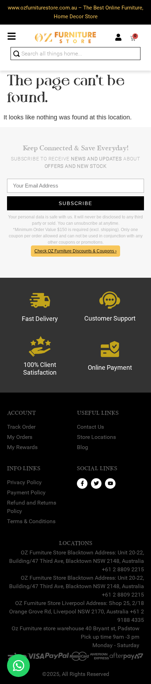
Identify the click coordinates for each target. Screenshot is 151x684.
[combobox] (75, 53)
